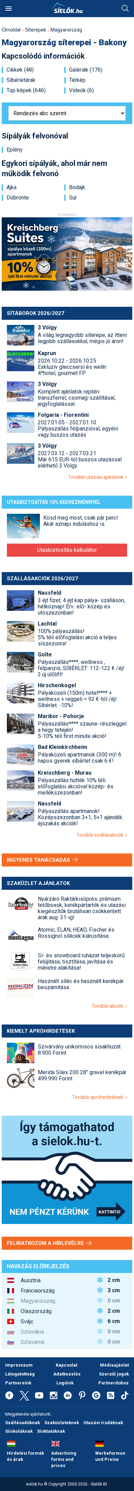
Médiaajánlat (114, 1365)
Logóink (65, 1382)
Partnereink (18, 1382)
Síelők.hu (67, 7)
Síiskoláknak (19, 1431)
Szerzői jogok (114, 1374)
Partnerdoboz (113, 1382)
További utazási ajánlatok (96, 477)
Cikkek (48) (20, 70)
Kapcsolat (66, 1365)
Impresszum (19, 1365)
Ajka (11, 187)
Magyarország (66, 30)
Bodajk (77, 187)
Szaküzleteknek (61, 1422)
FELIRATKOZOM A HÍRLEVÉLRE (46, 1243)
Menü (8, 8)
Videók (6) (81, 90)
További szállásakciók (100, 835)
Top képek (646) (26, 90)
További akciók (108, 1006)
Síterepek (35, 30)
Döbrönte (18, 198)
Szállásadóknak (22, 1422)
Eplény (15, 150)
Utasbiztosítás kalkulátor (67, 550)
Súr (73, 198)
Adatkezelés (66, 1374)
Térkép (77, 80)
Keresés (125, 8)
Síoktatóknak (51, 1431)
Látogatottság (20, 1374)
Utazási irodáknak (103, 1422)
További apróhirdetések (98, 1097)
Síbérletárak (21, 80)
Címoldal (11, 30)
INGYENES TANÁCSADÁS (39, 860)
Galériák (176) (85, 70)
